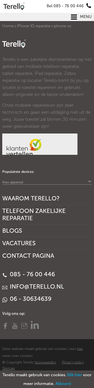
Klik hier (74, 374)
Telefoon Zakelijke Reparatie (34, 214)
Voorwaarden (45, 362)
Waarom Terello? (31, 198)
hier (80, 349)
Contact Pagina (28, 255)
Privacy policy (73, 362)
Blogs (12, 230)
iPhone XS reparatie (34, 26)
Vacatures (19, 243)
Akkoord (63, 383)
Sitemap (8, 368)
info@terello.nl (36, 286)
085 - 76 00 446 (31, 274)
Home (8, 26)
